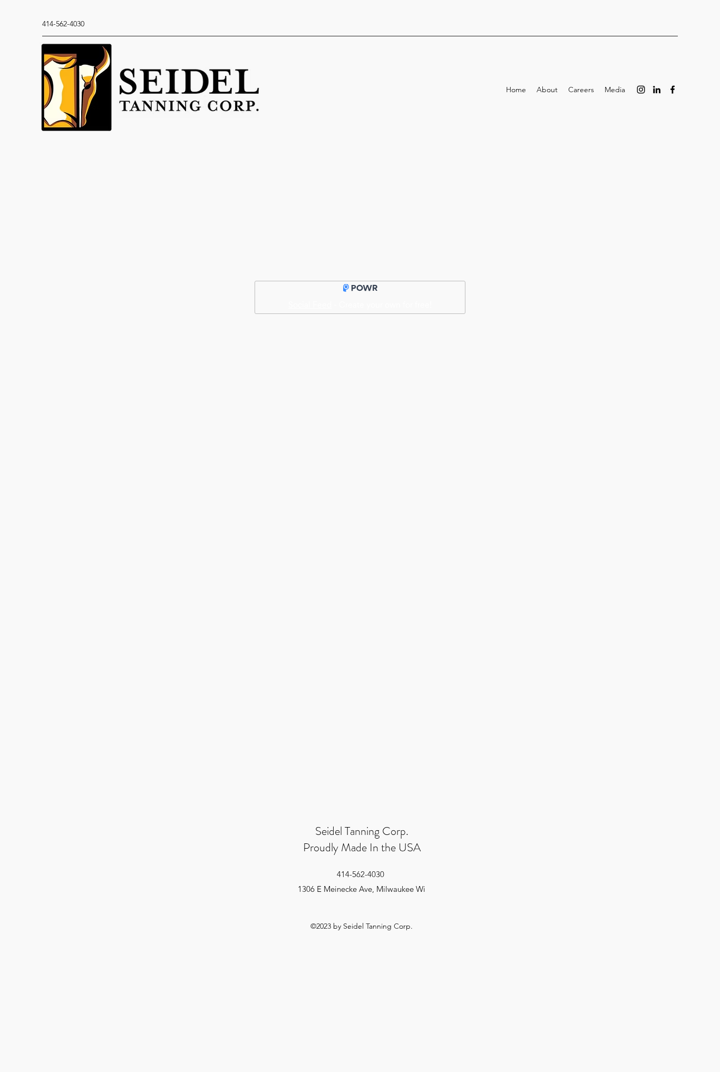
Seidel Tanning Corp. (361, 831)
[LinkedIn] (656, 89)
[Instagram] (641, 89)
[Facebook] (672, 89)
